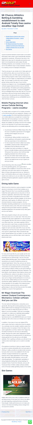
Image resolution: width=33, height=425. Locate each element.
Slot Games (9, 49)
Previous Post (5, 412)
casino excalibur (7, 115)
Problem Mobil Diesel (11, 5)
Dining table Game (11, 42)
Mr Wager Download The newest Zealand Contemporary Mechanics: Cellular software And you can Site (15, 45)
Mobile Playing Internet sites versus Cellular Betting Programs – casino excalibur (15, 38)
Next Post (29, 412)
